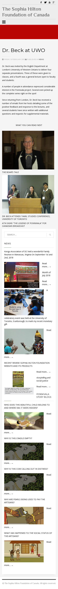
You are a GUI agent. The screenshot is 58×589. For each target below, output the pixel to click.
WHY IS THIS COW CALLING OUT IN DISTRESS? (26, 469)
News (41, 59)
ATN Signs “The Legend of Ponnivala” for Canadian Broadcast (24, 224)
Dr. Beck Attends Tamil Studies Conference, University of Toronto (26, 217)
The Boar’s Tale (10, 172)
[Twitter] (45, 2)
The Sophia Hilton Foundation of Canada (26, 12)
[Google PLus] (54, 2)
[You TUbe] (49, 2)
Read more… (43, 371)
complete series (13, 93)
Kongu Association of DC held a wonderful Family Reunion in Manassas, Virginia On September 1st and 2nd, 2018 (28, 254)
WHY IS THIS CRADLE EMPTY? (18, 438)
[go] (50, 235)
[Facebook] (41, 2)
